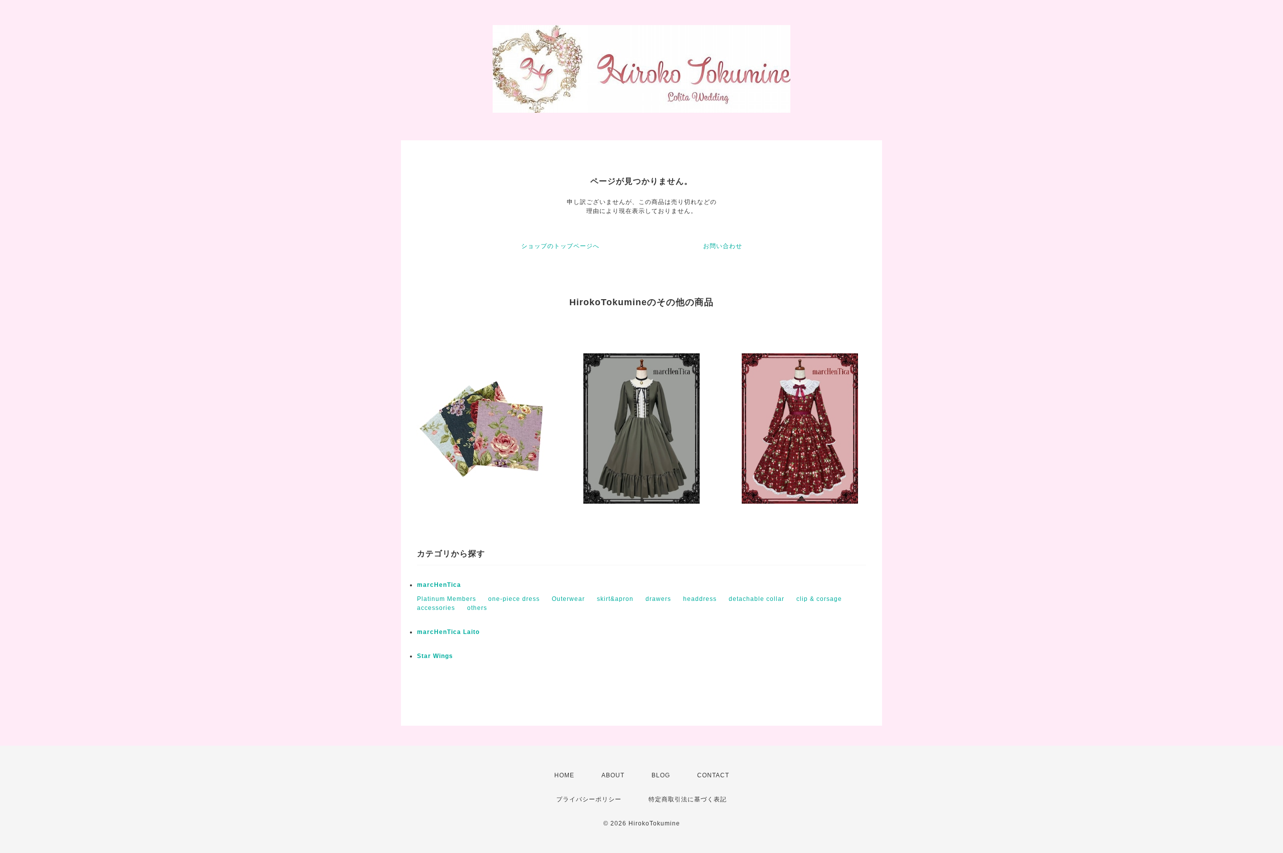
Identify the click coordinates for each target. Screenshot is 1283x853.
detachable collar (756, 598)
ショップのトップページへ (560, 246)
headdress (700, 598)
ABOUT (612, 775)
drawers (658, 598)
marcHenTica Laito (448, 631)
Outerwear (568, 598)
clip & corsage (819, 598)
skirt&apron (615, 598)
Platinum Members (446, 598)
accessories (436, 607)
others (477, 607)
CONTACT (713, 775)
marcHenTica (439, 584)
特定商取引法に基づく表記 (688, 799)
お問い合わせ (722, 246)
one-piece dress (514, 598)
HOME (564, 775)
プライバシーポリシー (588, 799)
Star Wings (435, 656)
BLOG (661, 775)
